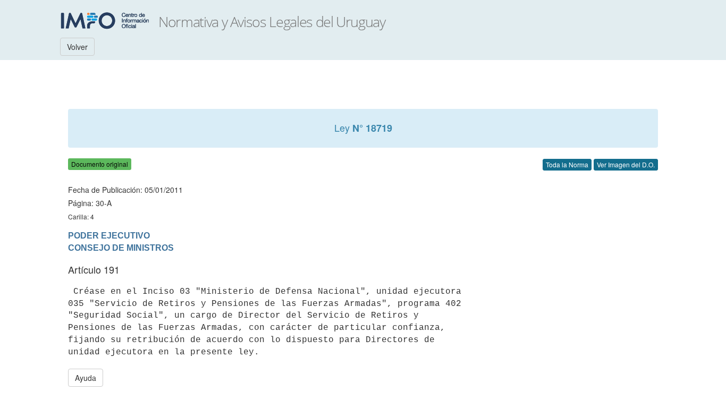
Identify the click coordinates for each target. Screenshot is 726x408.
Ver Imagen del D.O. (626, 164)
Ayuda (85, 377)
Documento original (99, 163)
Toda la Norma (567, 164)
